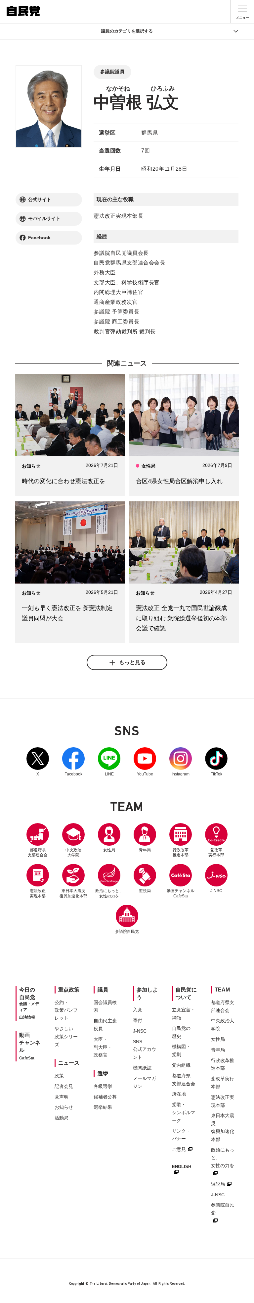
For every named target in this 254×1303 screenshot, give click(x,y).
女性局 (109, 850)
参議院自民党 (127, 919)
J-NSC (216, 890)
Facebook (73, 761)
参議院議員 (112, 71)
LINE (109, 761)
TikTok (216, 761)
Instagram (180, 761)
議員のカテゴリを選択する (127, 30)
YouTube (145, 761)
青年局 (145, 850)
